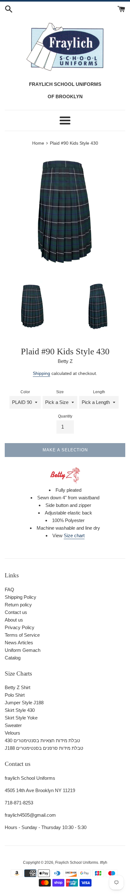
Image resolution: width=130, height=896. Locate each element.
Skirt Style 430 (20, 710)
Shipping (41, 373)
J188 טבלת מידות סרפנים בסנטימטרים (44, 748)
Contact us (16, 612)
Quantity (65, 416)
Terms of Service (22, 635)
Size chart (74, 535)
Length (99, 392)
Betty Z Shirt (17, 687)
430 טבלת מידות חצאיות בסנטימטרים (42, 740)
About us (14, 619)
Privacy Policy (19, 627)
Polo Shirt (15, 695)
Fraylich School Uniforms (76, 862)
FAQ (9, 589)
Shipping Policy (20, 597)
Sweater (13, 725)
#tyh (103, 862)
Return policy (18, 604)
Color (25, 392)
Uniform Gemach (22, 650)
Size (60, 392)
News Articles (19, 642)
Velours (12, 733)
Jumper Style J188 (24, 702)
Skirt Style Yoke (21, 717)
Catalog (13, 657)
